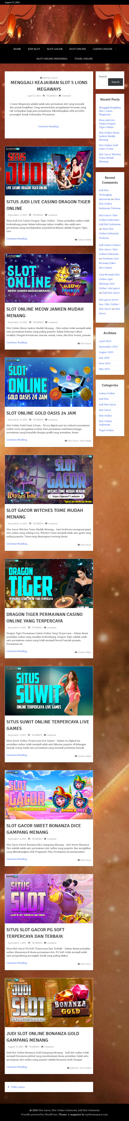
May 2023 (104, 369)
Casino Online (102, 49)
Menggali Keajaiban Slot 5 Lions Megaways (110, 111)
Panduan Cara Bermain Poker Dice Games (108, 263)
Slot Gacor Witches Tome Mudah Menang (110, 158)
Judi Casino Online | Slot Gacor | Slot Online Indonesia (110, 249)
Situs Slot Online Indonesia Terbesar (110, 203)
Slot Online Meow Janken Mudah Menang (109, 136)
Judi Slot (34, 49)
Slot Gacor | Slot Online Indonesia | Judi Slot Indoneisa (110, 220)
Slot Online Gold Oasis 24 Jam (41, 413)
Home (17, 49)
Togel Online (83, 58)
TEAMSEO (51, 95)
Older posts (18, 1087)
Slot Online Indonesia (51, 58)
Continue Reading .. (49, 126)
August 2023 (106, 352)
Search (103, 76)
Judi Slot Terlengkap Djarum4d (105, 194)
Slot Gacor (54, 49)
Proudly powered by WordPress (39, 1114)
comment (66, 95)
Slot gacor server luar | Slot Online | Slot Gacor (109, 304)
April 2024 (105, 341)
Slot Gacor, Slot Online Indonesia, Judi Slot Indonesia (69, 1110)
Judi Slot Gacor (50, 77)
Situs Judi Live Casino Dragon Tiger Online (107, 123)
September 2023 (108, 346)
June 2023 (104, 363)
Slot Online (77, 49)
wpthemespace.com (96, 1114)
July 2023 (104, 357)
